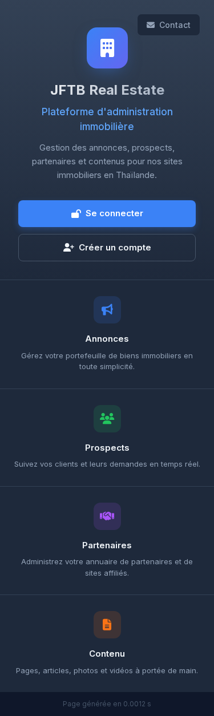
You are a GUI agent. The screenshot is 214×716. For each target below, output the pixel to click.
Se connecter (114, 213)
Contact (175, 25)
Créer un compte (115, 247)
